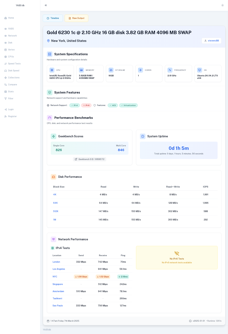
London (56, 262)
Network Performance (73, 239)
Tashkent (57, 298)
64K (55, 203)
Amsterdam (58, 291)
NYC (55, 276)
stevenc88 (213, 40)
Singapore (58, 284)
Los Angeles (59, 269)
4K (54, 194)
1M (54, 219)
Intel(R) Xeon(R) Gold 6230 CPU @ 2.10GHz (60, 76)
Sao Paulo (58, 305)
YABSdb (47, 329)
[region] (20, 65)
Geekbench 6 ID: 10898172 (91, 159)
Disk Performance (70, 176)
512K (55, 211)
